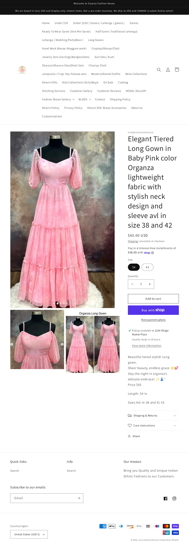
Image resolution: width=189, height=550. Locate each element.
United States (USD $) (27, 534)
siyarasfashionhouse (148, 540)
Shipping (133, 241)
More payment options (153, 319)
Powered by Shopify (169, 540)
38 (133, 267)
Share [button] (136, 436)
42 (147, 267)
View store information (146, 345)
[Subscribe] (78, 498)
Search (14, 470)
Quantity (133, 276)
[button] (58, 99)
